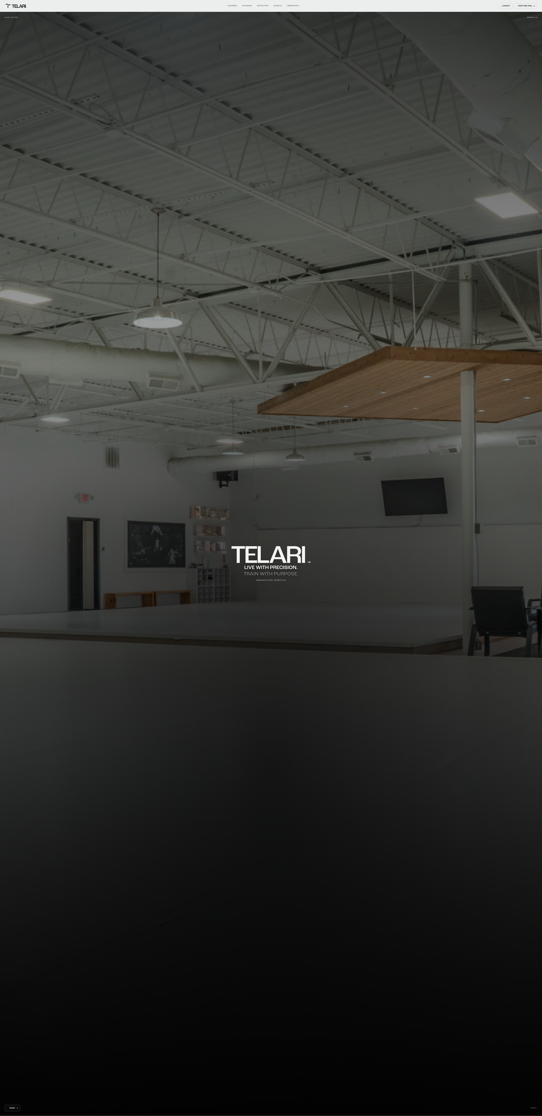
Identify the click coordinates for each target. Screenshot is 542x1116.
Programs (247, 6)
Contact (506, 6)
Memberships (293, 6)
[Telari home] (16, 6)
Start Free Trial (525, 6)
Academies (232, 6)
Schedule (277, 6)
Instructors (262, 6)
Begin (12, 1108)
